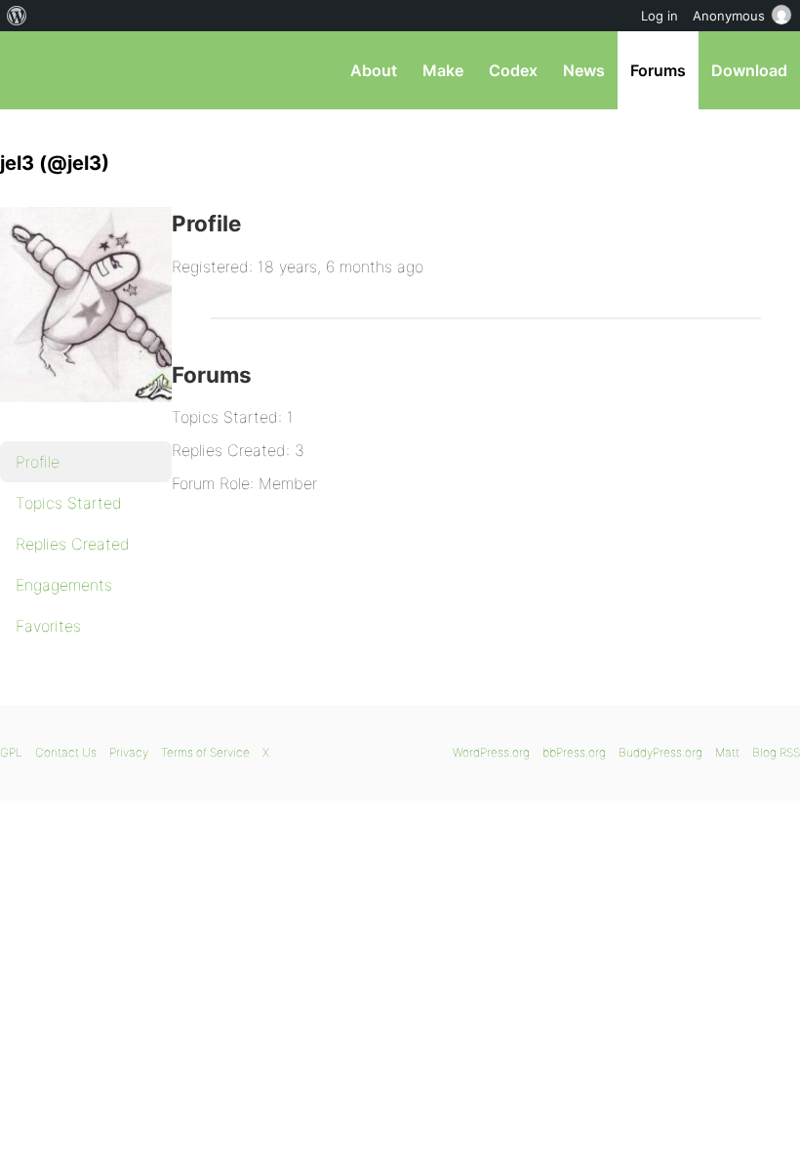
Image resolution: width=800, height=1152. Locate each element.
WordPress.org (491, 752)
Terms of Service (205, 752)
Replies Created (73, 544)
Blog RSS (776, 752)
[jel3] (97, 416)
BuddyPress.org (660, 752)
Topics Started (69, 503)
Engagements (64, 585)
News (584, 70)
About (373, 70)
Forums (658, 70)
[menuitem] (17, 15)
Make (442, 70)
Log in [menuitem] (659, 15)
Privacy (128, 752)
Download (749, 70)
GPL (11, 752)
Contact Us (66, 752)
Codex (513, 70)
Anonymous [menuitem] (729, 15)
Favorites (48, 626)
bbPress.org (31, 70)
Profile (38, 462)
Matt (727, 752)
